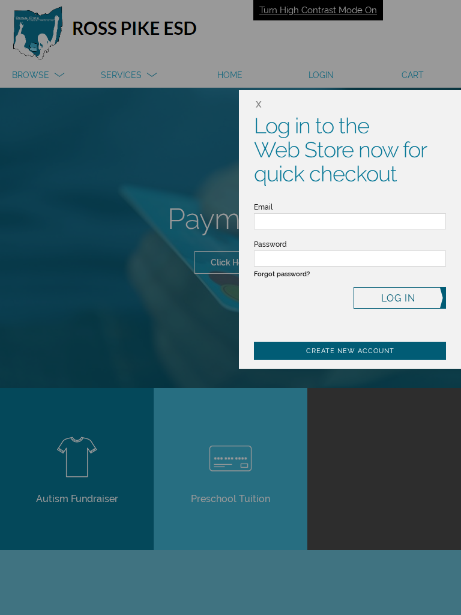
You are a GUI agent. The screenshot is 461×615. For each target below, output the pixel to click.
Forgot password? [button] (282, 274)
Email (263, 207)
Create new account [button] (350, 351)
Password (270, 244)
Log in (398, 298)
